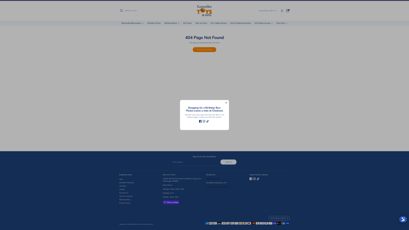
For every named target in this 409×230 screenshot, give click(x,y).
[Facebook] (200, 121)
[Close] (226, 102)
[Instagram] (204, 121)
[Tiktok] (207, 121)
